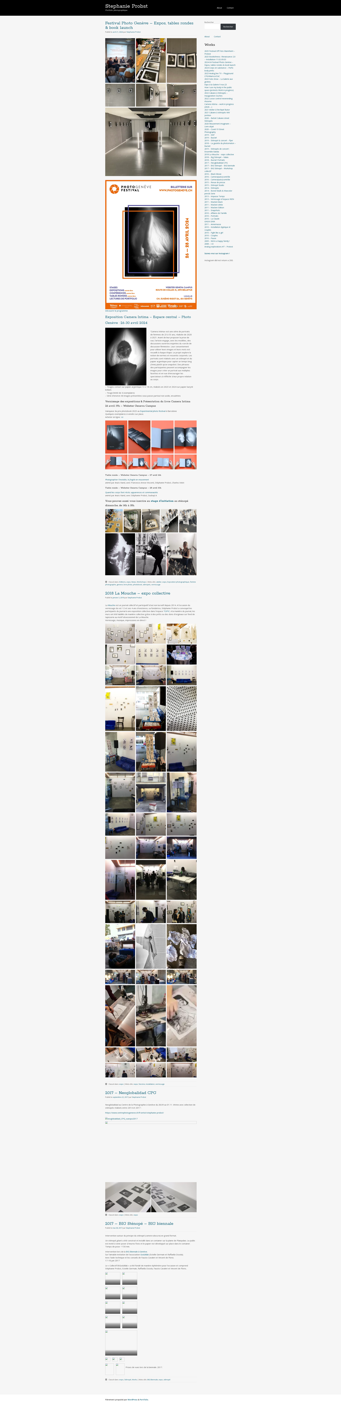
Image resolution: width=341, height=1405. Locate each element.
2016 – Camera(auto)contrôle (217, 177)
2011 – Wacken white (213, 204)
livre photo (128, 584)
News (133, 582)
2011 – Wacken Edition (214, 207)
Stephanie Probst (126, 6)
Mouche (111, 605)
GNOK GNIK (209, 221)
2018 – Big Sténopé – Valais (216, 157)
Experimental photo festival (153, 411)
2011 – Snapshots (212, 210)
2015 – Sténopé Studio (214, 185)
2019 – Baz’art (210, 137)
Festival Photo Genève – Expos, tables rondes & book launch (149, 25)
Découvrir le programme (116, 310)
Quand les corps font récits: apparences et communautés (131, 492)
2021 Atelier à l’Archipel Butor (217, 109)
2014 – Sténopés (211, 188)
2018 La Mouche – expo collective (137, 593)
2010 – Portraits (211, 216)
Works (134, 1379)
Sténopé (127, 1379)
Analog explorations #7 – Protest (218, 246)
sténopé (167, 1379)
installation (150, 1084)
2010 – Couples (211, 235)
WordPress (132, 1399)
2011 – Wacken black (213, 202)
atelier (159, 582)
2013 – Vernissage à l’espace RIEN (219, 199)
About (219, 8)
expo (129, 582)
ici (122, 417)
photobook (137, 584)
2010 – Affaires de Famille (215, 213)
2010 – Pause (210, 238)
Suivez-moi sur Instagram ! (217, 253)
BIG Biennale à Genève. (136, 1251)
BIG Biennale (152, 1379)
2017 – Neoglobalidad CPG (130, 1092)
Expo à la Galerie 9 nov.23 (215, 84)
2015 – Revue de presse (214, 182)
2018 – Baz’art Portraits (214, 160)
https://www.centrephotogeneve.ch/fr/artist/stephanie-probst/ (134, 1112)
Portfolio (144, 1399)
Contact (230, 8)
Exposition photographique (178, 582)
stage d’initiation (162, 501)
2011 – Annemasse (212, 224)
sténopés (147, 584)
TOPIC (167, 611)
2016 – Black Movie (212, 174)
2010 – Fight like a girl (213, 232)
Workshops (141, 582)
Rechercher (209, 22)
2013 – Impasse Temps (214, 196)
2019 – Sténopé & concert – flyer (218, 140)
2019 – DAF (209, 135)
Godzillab (144, 1254)
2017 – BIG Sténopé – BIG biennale (139, 1223)
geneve (120, 584)
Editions (122, 582)
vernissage (155, 584)
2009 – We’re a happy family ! (217, 241)
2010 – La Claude (211, 218)
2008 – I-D (209, 244)
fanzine (142, 1084)
